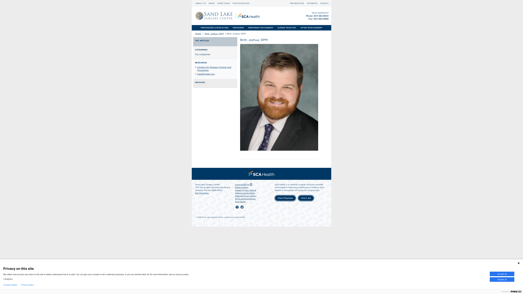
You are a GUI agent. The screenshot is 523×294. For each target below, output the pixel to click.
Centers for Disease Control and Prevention (214, 69)
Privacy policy (27, 285)
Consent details (10, 285)
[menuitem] (200, 3)
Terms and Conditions (245, 199)
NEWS (212, 3)
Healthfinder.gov (206, 74)
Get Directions (202, 193)
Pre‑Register (297, 3)
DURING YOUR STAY (287, 28)
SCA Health (240, 202)
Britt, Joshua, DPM (214, 34)
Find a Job (306, 198)
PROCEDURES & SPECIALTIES (214, 28)
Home (198, 34)
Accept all (502, 274)
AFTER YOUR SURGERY (311, 28)
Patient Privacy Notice (245, 190)
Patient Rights (241, 187)
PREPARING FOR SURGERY (260, 28)
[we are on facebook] (237, 207)
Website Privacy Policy (245, 196)
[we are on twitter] (242, 207)
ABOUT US (201, 3)
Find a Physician (285, 198)
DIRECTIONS (224, 3)
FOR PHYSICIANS (240, 3)
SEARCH (324, 3)
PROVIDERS (238, 28)
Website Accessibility (245, 193)
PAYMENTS (312, 3)
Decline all (502, 279)
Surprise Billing (242, 184)
